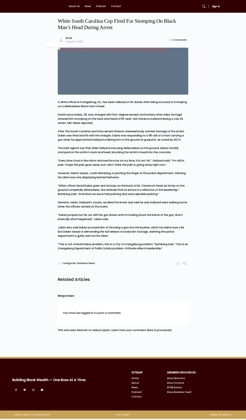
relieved (120, 102)
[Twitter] (24, 389)
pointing (120, 173)
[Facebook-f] (15, 389)
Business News (86, 263)
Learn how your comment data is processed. (141, 330)
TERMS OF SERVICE (221, 414)
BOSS (69, 38)
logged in (87, 313)
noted (165, 140)
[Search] (203, 6)
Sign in (216, 6)
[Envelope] (42, 389)
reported (87, 123)
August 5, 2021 (74, 41)
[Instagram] (33, 389)
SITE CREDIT (123, 414)
